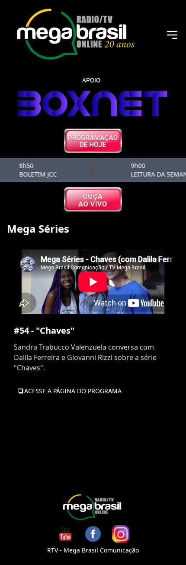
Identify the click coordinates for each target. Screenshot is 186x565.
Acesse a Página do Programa (73, 391)
